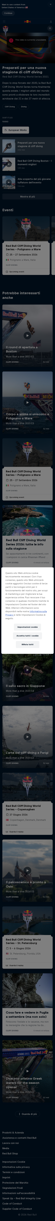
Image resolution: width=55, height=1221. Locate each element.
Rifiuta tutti (27, 644)
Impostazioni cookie (27, 627)
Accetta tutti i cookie (27, 636)
